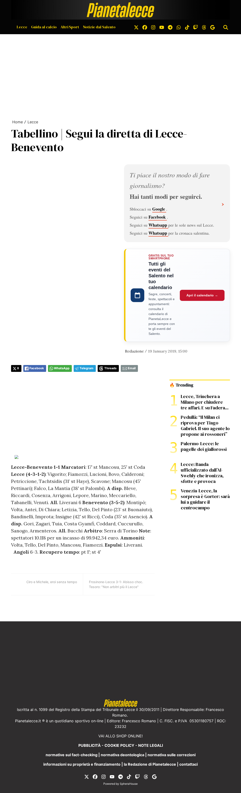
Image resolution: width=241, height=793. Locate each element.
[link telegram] (170, 26)
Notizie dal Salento (99, 26)
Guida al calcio (44, 26)
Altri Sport (69, 26)
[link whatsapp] (178, 26)
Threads (110, 368)
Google (159, 209)
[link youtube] (161, 26)
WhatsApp (61, 368)
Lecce (22, 26)
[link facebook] (145, 26)
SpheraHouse (129, 783)
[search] (225, 26)
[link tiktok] (187, 26)
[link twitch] (195, 26)
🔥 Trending (181, 385)
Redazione (134, 351)
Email (132, 368)
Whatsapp (158, 225)
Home (17, 122)
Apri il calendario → (202, 295)
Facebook (158, 217)
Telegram (86, 368)
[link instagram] (153, 26)
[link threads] (204, 26)
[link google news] (212, 26)
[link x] (136, 26)
